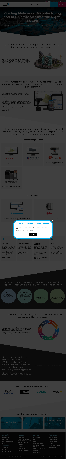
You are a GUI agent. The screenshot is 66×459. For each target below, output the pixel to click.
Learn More (33, 234)
